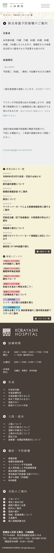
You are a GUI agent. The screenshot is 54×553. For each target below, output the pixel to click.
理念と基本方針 (15, 501)
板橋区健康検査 (15, 461)
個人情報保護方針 (17, 520)
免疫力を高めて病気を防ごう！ (18, 286)
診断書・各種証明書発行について (24, 439)
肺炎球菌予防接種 (17, 470)
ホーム (7, 15)
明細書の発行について (13, 228)
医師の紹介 (13, 511)
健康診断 (12, 458)
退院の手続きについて (19, 430)
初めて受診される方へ (19, 398)
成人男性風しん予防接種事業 (22, 467)
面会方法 (12, 436)
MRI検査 (12, 480)
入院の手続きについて (19, 426)
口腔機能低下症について (15, 294)
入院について (14, 423)
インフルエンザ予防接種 (20, 464)
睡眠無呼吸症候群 (11, 271)
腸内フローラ (9, 278)
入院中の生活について (19, 433)
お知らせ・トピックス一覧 (22, 15)
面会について (9, 199)
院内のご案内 (14, 508)
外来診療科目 (14, 392)
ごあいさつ (13, 498)
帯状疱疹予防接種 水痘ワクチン (23, 473)
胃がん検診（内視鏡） (19, 477)
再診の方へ (13, 402)
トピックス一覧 (44, 318)
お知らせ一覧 (44, 251)
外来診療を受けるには (19, 395)
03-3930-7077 (16, 538)
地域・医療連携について (20, 514)
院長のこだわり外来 (18, 405)
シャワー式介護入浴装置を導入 (18, 302)
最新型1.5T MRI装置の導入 (16, 246)
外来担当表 (13, 389)
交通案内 (12, 517)
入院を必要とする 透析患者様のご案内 (21, 310)
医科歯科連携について (13, 184)
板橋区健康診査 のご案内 (15, 191)
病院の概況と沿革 (17, 505)
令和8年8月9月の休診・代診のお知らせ (22, 176)
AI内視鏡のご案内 (11, 263)
